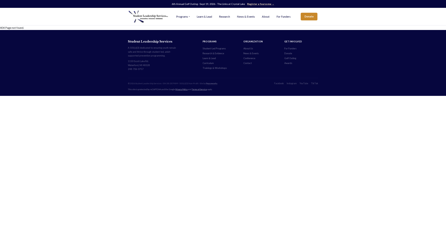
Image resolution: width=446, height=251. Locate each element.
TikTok (314, 83)
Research (224, 16)
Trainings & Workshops (215, 68)
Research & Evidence (213, 53)
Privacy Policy (181, 89)
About (266, 16)
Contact (247, 63)
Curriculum (208, 63)
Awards (288, 63)
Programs (183, 16)
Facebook (279, 83)
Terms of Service (199, 89)
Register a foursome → (260, 3)
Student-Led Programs (214, 48)
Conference (249, 58)
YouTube (303, 83)
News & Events (246, 16)
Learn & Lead (204, 16)
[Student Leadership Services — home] (148, 16)
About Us (248, 48)
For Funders (283, 16)
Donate (309, 16)
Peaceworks (211, 83)
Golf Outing (290, 58)
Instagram (292, 83)
